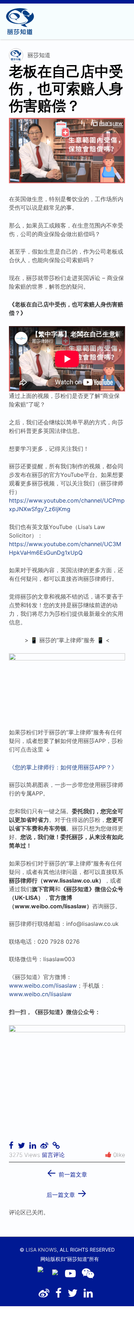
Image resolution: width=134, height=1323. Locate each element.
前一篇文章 (66, 1172)
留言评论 (53, 1154)
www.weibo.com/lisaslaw (43, 985)
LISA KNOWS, (42, 1250)
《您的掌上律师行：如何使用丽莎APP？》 (63, 767)
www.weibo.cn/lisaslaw (40, 994)
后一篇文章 (66, 1192)
